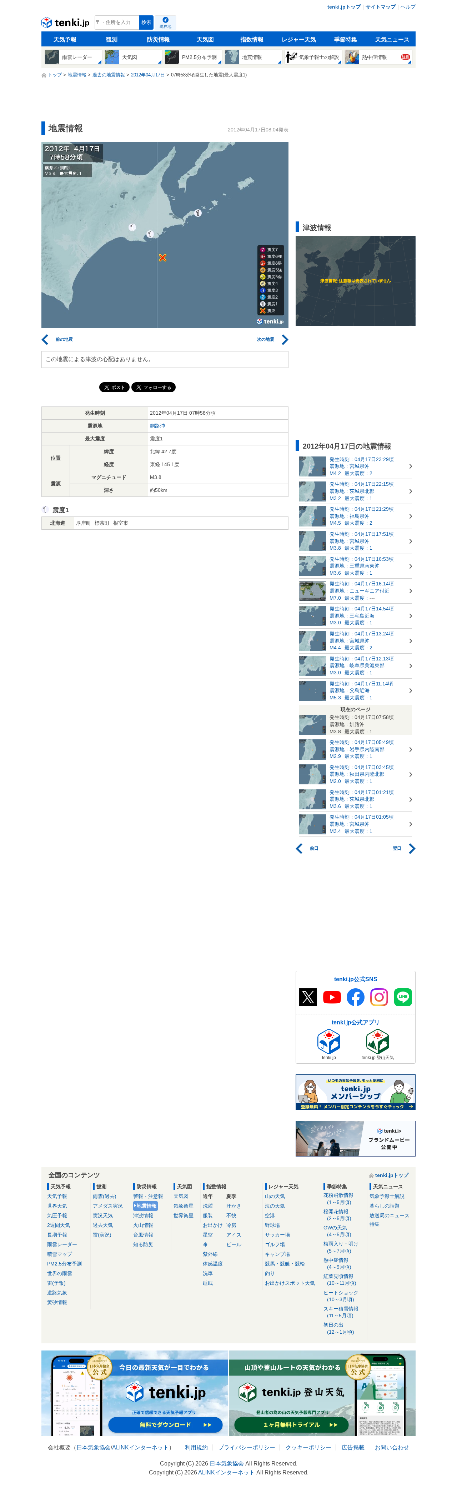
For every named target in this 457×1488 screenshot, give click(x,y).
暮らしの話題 (385, 1206)
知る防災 (143, 1244)
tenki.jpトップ (344, 7)
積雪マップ (59, 1254)
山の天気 (275, 1196)
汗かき (233, 1206)
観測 (111, 39)
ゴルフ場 (275, 1244)
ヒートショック (340, 1296)
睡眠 (208, 1283)
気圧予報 (57, 1215)
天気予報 (65, 39)
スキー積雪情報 (340, 1312)
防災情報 (158, 39)
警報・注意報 (148, 1196)
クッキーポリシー (308, 1447)
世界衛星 (184, 1215)
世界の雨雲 (59, 1273)
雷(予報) (56, 1283)
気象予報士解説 (387, 1196)
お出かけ (213, 1225)
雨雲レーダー (62, 1244)
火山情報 (143, 1225)
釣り (270, 1273)
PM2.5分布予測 (64, 1264)
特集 (375, 1224)
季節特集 (345, 39)
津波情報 (143, 1215)
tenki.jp (66, 24)
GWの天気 (337, 1231)
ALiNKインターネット (140, 1447)
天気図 (205, 39)
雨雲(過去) (104, 1196)
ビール (233, 1244)
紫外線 (210, 1254)
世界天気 (57, 1206)
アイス (233, 1235)
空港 (270, 1215)
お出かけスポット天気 (290, 1283)
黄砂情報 (57, 1302)
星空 (208, 1235)
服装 (208, 1215)
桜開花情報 (337, 1215)
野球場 (272, 1225)
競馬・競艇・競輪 (285, 1264)
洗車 (208, 1273)
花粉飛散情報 (338, 1198)
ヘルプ (408, 7)
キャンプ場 (277, 1254)
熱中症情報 (337, 1263)
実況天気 (103, 1215)
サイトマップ (381, 7)
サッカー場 (277, 1235)
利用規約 (196, 1447)
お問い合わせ (392, 1447)
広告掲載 (353, 1447)
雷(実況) (102, 1235)
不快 (231, 1215)
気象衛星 (184, 1206)
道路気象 (57, 1292)
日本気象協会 (93, 1447)
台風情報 (143, 1235)
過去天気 (103, 1225)
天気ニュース (392, 39)
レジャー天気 (299, 39)
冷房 (231, 1225)
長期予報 (57, 1235)
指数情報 (252, 39)
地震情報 (147, 1206)
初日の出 (338, 1328)
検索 (146, 22)
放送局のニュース (390, 1215)
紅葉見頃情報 (339, 1279)
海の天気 (275, 1206)
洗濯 (208, 1206)
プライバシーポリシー (246, 1447)
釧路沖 (157, 426)
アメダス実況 (108, 1206)
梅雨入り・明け (340, 1247)
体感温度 (213, 1264)
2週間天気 (58, 1225)
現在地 (165, 26)
